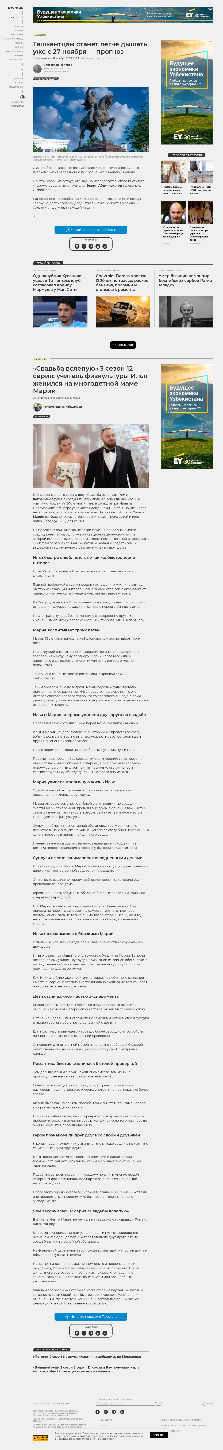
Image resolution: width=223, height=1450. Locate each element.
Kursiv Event (17, 60)
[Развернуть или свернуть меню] (22, 69)
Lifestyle (19, 55)
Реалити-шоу (41, 416)
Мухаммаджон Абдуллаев (62, 406)
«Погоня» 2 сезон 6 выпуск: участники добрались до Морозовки (87, 1357)
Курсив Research (15, 51)
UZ (17, 17)
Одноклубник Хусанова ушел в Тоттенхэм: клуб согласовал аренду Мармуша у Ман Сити (57, 282)
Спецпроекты (16, 87)
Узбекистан (17, 106)
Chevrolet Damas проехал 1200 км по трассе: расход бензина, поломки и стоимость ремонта (122, 282)
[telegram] (114, 1412)
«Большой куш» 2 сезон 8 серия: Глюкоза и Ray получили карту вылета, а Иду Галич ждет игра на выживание (86, 1369)
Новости (19, 26)
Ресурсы (19, 43)
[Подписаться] (158, 1404)
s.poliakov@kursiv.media (56, 71)
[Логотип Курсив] (16, 8)
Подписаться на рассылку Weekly (116, 1399)
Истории (19, 30)
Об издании (107, 1420)
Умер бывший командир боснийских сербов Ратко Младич (185, 280)
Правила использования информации (180, 1420)
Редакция (18, 78)
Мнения (19, 47)
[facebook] (97, 1412)
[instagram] (106, 1412)
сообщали (70, 199)
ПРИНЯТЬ (158, 1435)
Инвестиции (17, 35)
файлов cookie (106, 1438)
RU (12, 17)
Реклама (19, 83)
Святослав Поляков (57, 65)
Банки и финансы (14, 39)
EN (22, 17)
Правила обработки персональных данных (183, 1426)
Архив (104, 1426)
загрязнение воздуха (45, 79)
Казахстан (18, 102)
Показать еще (123, 345)
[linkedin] (122, 1412)
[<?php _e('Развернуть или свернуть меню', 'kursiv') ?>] (22, 97)
